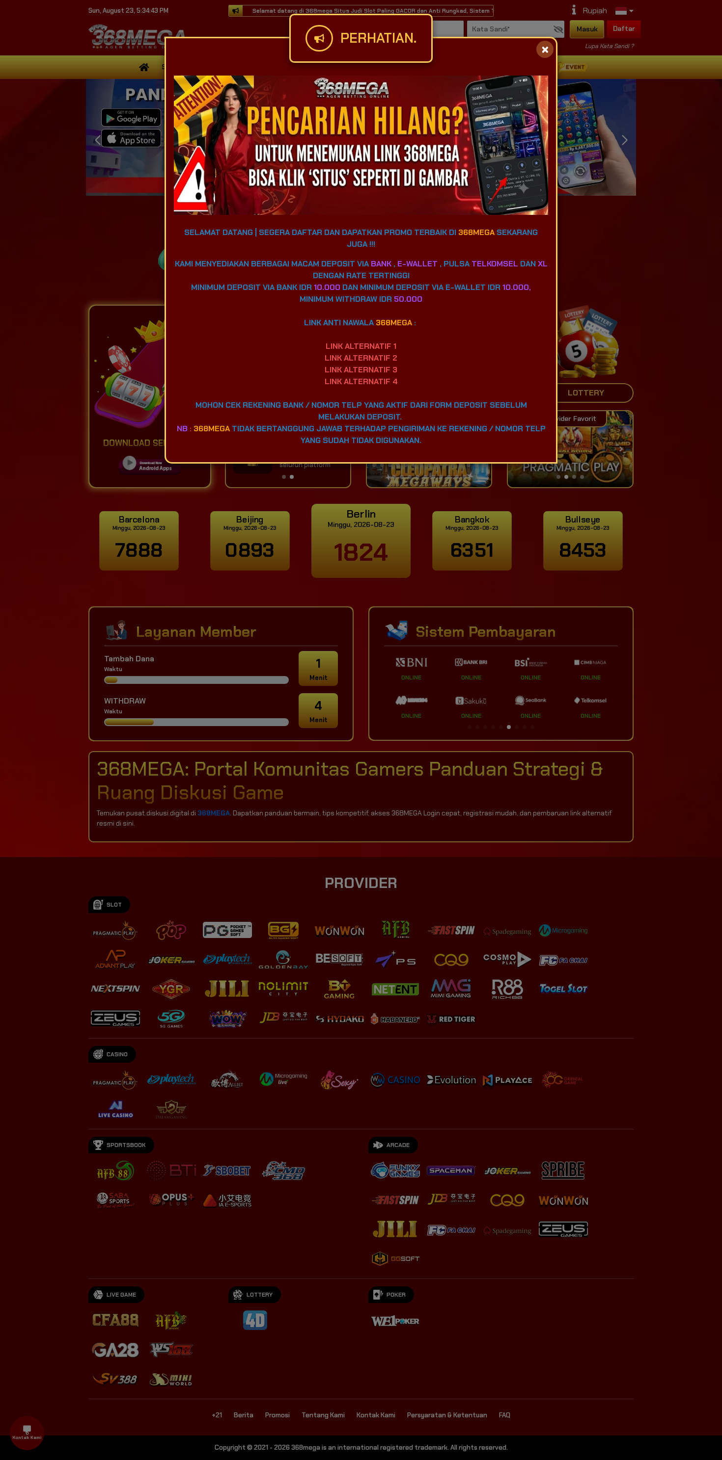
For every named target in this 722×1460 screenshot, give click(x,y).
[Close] (545, 49)
